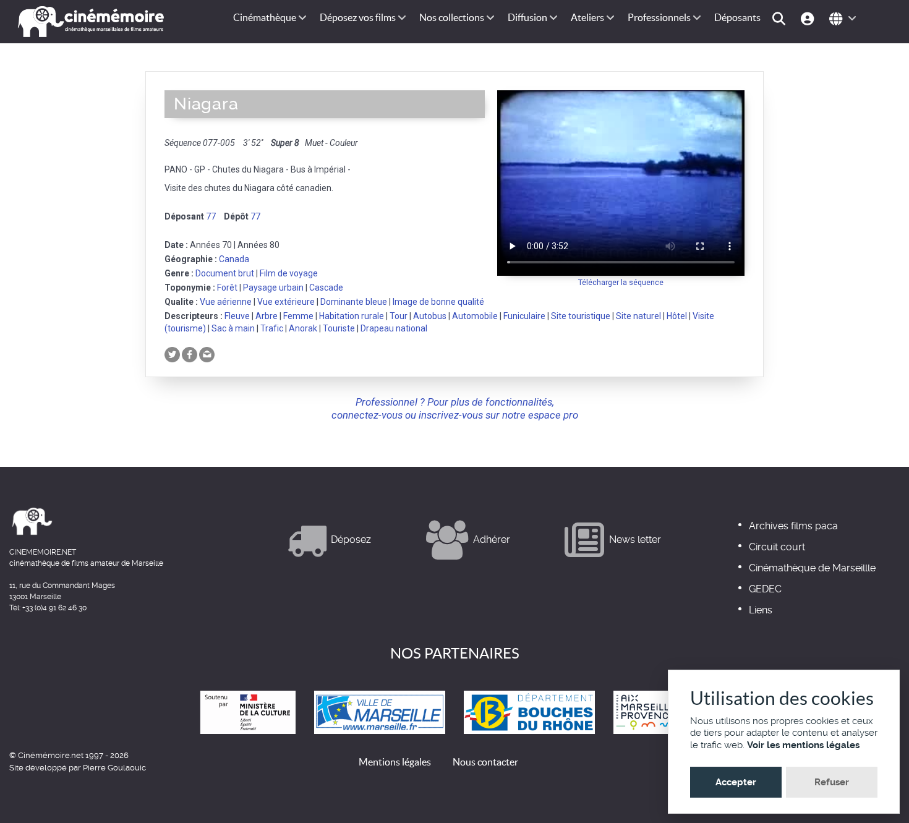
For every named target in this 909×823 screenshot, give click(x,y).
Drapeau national (394, 328)
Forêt (227, 287)
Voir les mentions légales (803, 745)
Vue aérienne (226, 302)
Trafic (271, 328)
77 (211, 216)
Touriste (339, 328)
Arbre (266, 316)
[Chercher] (780, 17)
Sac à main (233, 328)
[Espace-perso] (809, 17)
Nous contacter (485, 761)
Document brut (224, 273)
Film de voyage (289, 273)
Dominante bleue (353, 302)
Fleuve (237, 316)
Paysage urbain (273, 287)
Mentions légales (395, 761)
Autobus (429, 316)
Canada (234, 259)
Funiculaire (524, 316)
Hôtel (677, 316)
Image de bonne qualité (438, 302)
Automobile (475, 316)
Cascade (326, 287)
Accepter (735, 782)
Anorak (303, 328)
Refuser (831, 782)
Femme (298, 316)
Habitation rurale (351, 316)
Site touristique (580, 316)
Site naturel (638, 316)
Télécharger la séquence (621, 282)
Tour (399, 316)
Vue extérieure (286, 302)
